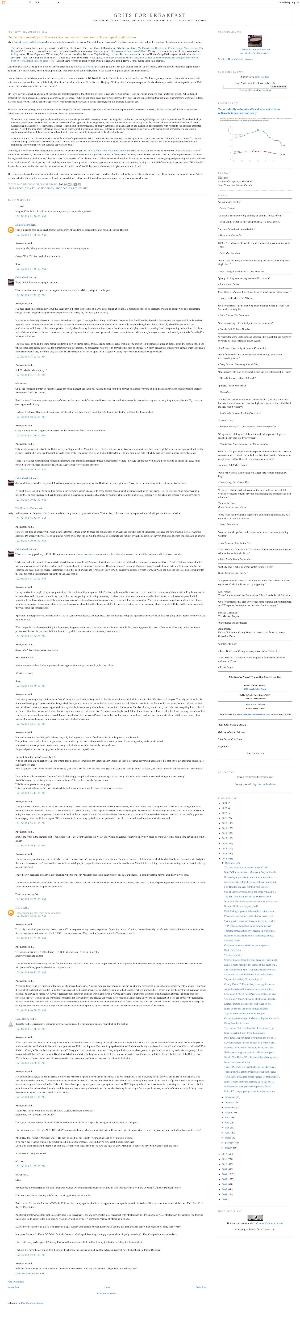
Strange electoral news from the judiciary (244, 1032)
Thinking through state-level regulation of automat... (250, 930)
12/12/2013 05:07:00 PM (30, 375)
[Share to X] (72, 184)
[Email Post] (61, 184)
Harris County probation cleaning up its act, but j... (249, 1081)
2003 (225, 1199)
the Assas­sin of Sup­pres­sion (125, 51)
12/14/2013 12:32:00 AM (30, 915)
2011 (225, 1159)
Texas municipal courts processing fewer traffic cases (250, 1071)
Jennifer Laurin (23, 224)
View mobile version (107, 1293)
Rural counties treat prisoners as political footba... (248, 1086)
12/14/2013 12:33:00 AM (30, 938)
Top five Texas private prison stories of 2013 (246, 867)
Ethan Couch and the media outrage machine (246, 1008)
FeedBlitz (266, 90)
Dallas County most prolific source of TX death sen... (250, 964)
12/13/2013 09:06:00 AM (30, 469)
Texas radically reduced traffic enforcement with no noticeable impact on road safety (249, 111)
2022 (225, 813)
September (230, 1107)
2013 (225, 858)
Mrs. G (18, 907)
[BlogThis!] (69, 184)
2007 (225, 1179)
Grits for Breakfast (150, 15)
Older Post (201, 1287)
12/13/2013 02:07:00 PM (30, 723)
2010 (225, 1164)
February (230, 1142)
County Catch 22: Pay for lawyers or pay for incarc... (250, 984)
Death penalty (26, 188)
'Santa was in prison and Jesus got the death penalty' (249, 921)
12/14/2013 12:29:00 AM (30, 899)
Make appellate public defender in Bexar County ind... (251, 882)
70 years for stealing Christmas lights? (243, 979)
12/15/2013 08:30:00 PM (30, 1062)
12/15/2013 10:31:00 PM (30, 1097)
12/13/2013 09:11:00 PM (30, 845)
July (227, 1117)
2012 (225, 1154)
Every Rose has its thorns (236, 1023)
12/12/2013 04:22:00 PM (30, 356)
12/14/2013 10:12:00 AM (30, 972)
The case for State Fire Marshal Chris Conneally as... (250, 1028)
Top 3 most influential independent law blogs (251, 714)
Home (107, 1287)
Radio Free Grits (232, 950)
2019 (225, 828)
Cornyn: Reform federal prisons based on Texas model (251, 959)
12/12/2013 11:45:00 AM (30, 268)
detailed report (164, 109)
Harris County (45, 188)
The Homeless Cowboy (26, 508)
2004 (225, 1194)
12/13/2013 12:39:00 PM (30, 685)
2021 (225, 818)
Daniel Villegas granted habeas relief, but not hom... (250, 911)
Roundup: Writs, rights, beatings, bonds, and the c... (250, 1047)
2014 (225, 853)
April (228, 1132)
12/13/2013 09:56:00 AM (30, 518)
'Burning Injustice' (233, 955)
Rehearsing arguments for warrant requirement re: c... (250, 877)
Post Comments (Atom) (32, 1303)
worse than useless (86, 554)
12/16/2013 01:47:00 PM (30, 1166)
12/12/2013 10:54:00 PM (30, 417)
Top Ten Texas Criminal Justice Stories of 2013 (247, 896)
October (229, 1102)
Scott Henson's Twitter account (237, 59)
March (228, 1137)
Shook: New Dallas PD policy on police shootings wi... (251, 1057)
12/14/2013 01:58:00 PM (30, 1028)
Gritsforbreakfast (23, 277)
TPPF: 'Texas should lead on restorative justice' (247, 925)
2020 (225, 823)
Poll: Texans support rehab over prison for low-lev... (250, 1037)
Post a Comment (16, 1281)
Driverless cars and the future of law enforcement (248, 974)
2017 (225, 838)
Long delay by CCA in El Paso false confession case (250, 993)
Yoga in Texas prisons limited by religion (244, 1013)
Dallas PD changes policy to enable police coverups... (250, 1091)
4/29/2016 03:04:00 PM (29, 1273)
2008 (225, 1174)
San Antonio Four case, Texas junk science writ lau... (250, 969)
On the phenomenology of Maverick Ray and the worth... (252, 1018)
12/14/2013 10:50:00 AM (30, 1010)
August (229, 1112)
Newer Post (13, 1287)
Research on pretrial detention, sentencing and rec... (249, 935)
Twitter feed (274, 651)
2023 (225, 808)
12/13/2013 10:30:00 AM (30, 540)
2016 (225, 843)
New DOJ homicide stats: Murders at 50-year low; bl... (251, 872)
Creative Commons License (269, 1223)
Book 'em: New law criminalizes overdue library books (251, 901)
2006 (225, 1184)
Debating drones (232, 940)
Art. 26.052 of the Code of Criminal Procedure (106, 150)
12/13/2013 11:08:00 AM (30, 578)
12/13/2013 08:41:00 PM (30, 823)
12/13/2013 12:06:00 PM (30, 636)
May (227, 1127)
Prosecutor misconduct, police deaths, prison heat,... (250, 916)
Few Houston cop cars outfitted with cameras (246, 886)
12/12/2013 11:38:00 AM (30, 234)
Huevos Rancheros (266, 784)
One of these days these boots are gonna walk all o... (250, 891)
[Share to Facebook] (75, 184)
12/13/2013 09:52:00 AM (30, 499)
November (230, 1097)
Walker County (78, 188)
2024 (225, 803)
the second (39, 178)
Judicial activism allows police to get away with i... (249, 989)
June (227, 1122)
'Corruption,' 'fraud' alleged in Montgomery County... (250, 998)
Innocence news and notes (237, 1062)
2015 (225, 848)
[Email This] (65, 184)
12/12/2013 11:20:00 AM (30, 216)
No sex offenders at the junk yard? (241, 906)
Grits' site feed (262, 76)
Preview (243, 90)
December (230, 862)
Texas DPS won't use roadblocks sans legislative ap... (250, 1066)
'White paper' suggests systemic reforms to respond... (250, 1052)
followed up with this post (86, 66)
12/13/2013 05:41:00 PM (30, 793)
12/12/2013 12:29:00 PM (30, 295)
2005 (225, 1189)
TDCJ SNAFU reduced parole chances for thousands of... (252, 1076)
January (229, 1147)
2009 (225, 1169)
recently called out (31, 42)
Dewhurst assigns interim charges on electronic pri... (250, 1042)
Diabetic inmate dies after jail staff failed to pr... (248, 1003)
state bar (61, 188)
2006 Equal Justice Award (255, 688)
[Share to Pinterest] (79, 184)
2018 (225, 833)
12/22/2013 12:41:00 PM (30, 1254)
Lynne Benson (22, 1018)
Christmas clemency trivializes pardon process (246, 945)
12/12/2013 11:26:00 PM (30, 435)
